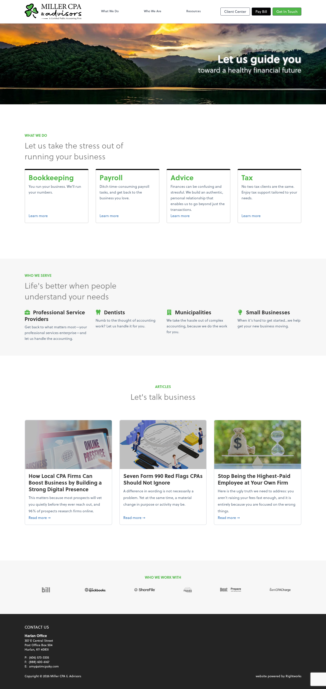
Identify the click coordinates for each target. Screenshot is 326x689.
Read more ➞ (68, 517)
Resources (193, 11)
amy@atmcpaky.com (44, 666)
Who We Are (152, 11)
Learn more (55, 215)
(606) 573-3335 (39, 657)
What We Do (110, 11)
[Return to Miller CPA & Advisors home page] (53, 12)
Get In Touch (287, 11)
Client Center (235, 11)
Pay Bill (261, 11)
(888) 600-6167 (39, 661)
